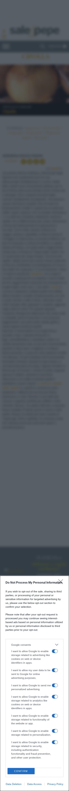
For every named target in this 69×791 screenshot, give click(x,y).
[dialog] (34, 683)
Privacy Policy (55, 784)
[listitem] (34, 645)
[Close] (61, 582)
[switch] (55, 651)
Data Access (34, 784)
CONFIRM (21, 771)
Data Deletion (14, 784)
